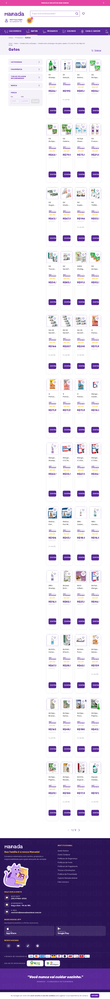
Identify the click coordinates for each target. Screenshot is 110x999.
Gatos (34, 31)
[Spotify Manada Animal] (37, 946)
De (12, 97)
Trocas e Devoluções (66, 870)
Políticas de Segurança (67, 858)
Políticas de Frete (65, 862)
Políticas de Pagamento (68, 866)
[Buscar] (76, 13)
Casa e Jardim (92, 31)
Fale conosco (63, 882)
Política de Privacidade (67, 874)
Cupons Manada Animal (67, 878)
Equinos (71, 31)
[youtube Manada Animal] (18, 946)
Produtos (19, 38)
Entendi (95, 995)
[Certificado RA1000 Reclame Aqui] (35, 963)
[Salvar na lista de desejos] (54, 63)
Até (22, 97)
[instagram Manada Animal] (8, 946)
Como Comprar (64, 854)
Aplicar (35, 101)
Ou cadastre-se (16, 21)
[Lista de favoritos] (83, 13)
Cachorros (15, 31)
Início (11, 38)
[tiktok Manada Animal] (28, 946)
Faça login (17, 20)
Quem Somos (63, 851)
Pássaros (52, 31)
